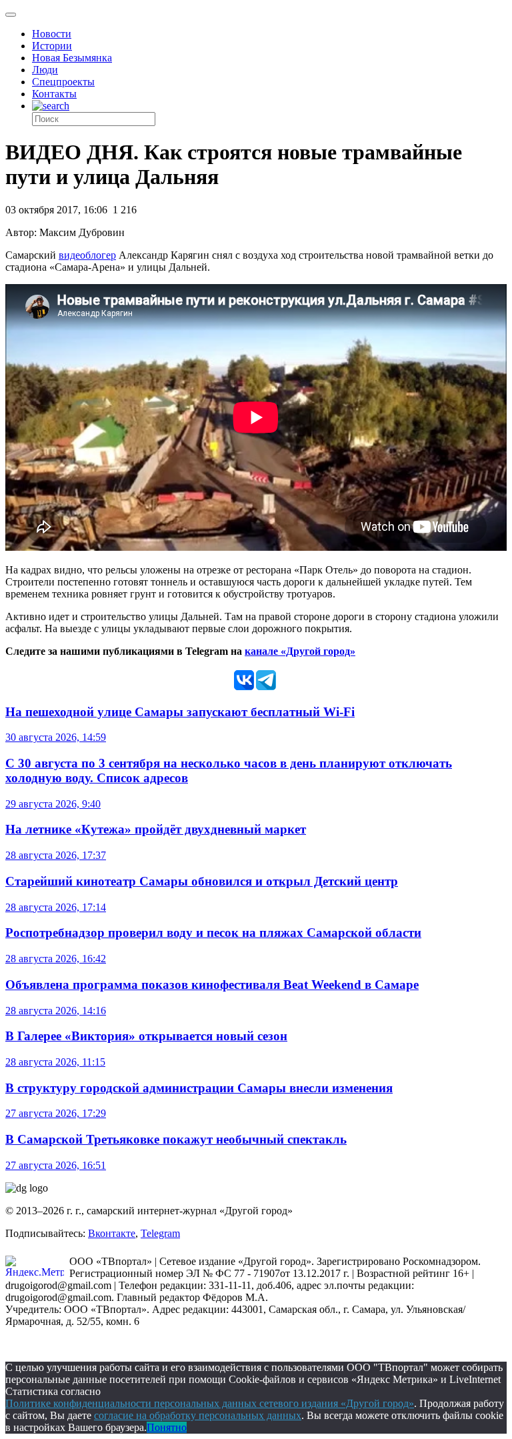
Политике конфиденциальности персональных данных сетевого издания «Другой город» (209, 1403)
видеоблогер (87, 255)
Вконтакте (111, 1233)
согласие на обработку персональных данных (197, 1415)
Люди (45, 69)
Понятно (167, 1427)
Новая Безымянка (72, 57)
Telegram (160, 1233)
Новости (51, 33)
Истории (52, 45)
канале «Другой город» (300, 651)
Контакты (54, 93)
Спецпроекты (63, 81)
